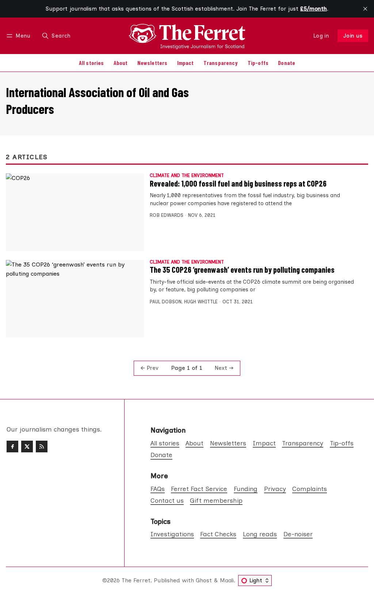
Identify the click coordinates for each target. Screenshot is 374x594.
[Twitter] (27, 446)
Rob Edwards (166, 215)
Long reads (260, 534)
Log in (321, 35)
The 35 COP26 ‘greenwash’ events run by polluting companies (242, 269)
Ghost (204, 580)
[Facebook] (12, 446)
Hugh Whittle (201, 301)
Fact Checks (218, 534)
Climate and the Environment (187, 175)
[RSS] (41, 446)
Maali (227, 580)
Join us (353, 35)
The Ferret (136, 580)
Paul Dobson (166, 301)
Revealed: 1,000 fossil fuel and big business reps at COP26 (238, 183)
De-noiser (298, 534)
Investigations (172, 534)
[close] (365, 9)
